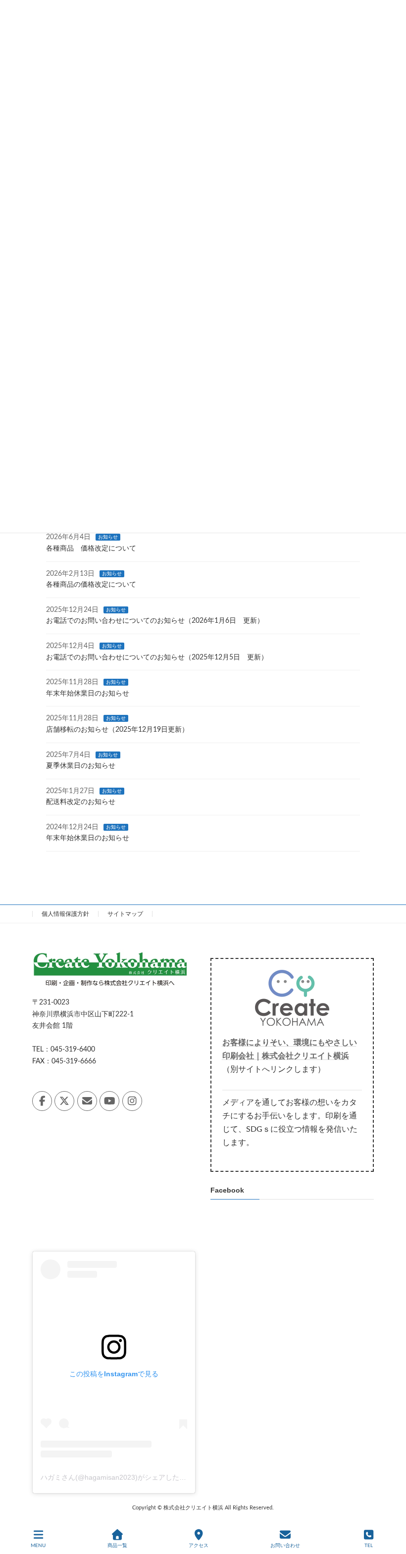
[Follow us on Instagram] (132, 1101)
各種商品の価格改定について (91, 584)
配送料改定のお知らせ (80, 802)
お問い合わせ (285, 1545)
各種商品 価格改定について (91, 548)
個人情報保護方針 (65, 914)
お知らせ (108, 537)
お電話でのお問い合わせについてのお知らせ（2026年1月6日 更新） (155, 621)
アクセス (198, 1545)
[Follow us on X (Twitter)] (64, 1101)
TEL (368, 1545)
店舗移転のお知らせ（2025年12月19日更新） (117, 729)
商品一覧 (117, 1545)
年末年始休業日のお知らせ (87, 693)
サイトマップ (125, 914)
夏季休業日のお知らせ (80, 765)
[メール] (87, 1101)
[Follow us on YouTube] (109, 1101)
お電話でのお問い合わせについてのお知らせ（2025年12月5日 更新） (157, 657)
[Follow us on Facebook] (42, 1101)
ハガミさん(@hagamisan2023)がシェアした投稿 (117, 1477)
